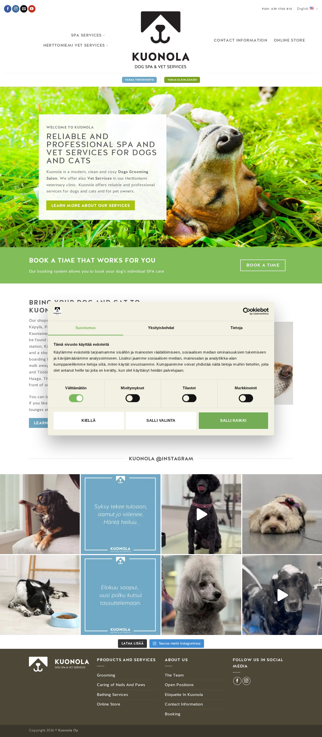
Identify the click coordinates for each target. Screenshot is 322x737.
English (302, 9)
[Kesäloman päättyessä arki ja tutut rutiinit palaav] (40, 514)
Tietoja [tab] (236, 328)
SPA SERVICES (86, 35)
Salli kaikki (233, 421)
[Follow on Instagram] (15, 9)
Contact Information (240, 40)
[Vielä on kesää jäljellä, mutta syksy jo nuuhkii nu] (120, 514)
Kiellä (89, 421)
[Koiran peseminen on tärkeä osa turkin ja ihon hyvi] (282, 595)
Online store (289, 40)
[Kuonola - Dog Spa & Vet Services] (161, 40)
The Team (174, 675)
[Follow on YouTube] (31, 9)
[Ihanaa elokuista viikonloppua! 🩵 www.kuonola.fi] (120, 595)
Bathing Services (112, 694)
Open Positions (179, 684)
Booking (172, 714)
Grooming (106, 675)
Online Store (108, 704)
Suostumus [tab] (85, 328)
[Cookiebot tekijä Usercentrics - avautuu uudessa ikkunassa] (247, 311)
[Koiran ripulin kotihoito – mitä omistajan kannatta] (40, 595)
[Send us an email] (23, 9)
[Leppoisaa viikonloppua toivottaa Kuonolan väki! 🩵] (282, 514)
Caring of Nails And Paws (121, 684)
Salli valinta (161, 421)
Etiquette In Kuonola (184, 694)
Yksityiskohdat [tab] (161, 328)
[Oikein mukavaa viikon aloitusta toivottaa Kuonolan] (201, 514)
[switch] (133, 398)
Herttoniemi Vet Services (74, 45)
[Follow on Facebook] (7, 9)
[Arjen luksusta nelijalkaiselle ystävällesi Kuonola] (201, 595)
